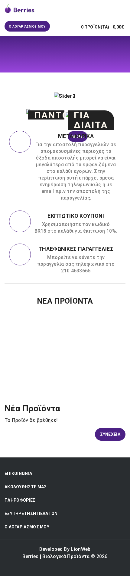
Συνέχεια (110, 434)
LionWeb (80, 549)
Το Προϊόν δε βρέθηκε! (71, 76)
